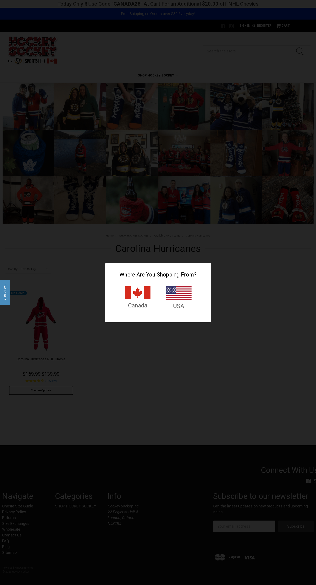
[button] (5, 292)
